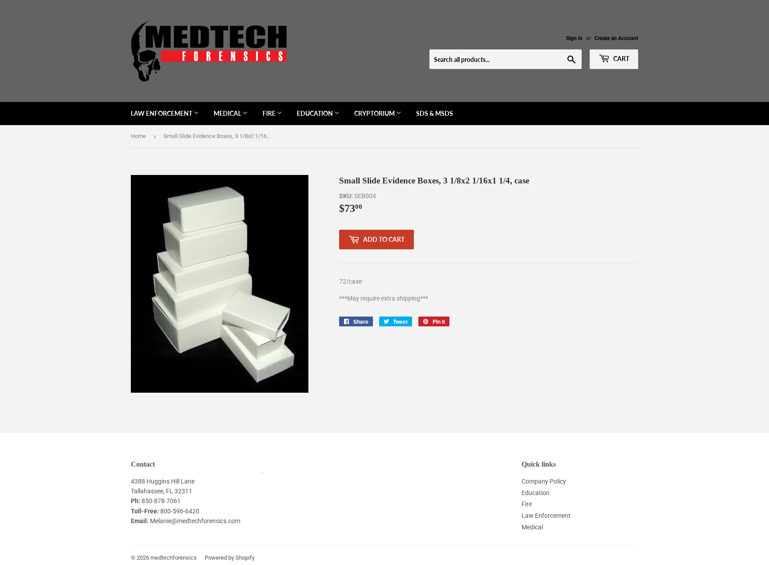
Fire (270, 113)
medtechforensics (173, 557)
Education (315, 113)
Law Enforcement (162, 113)
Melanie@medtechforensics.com (195, 520)
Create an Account (616, 38)
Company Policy (544, 481)
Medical (228, 113)
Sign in (574, 38)
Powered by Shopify (230, 557)
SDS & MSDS (434, 113)
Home (138, 136)
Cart (620, 58)
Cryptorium (375, 113)
